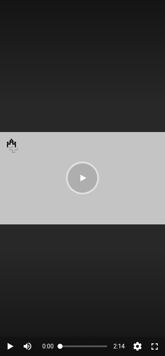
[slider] (83, 346)
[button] (82, 178)
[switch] (27, 346)
